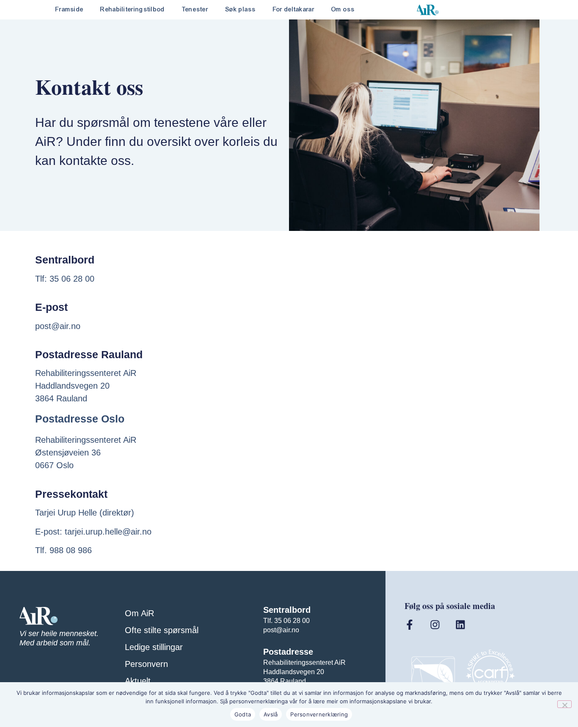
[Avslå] (564, 704)
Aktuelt (138, 681)
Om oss (343, 9)
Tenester (195, 9)
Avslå (271, 714)
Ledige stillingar (154, 647)
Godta (242, 714)
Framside (69, 9)
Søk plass (240, 9)
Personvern (146, 664)
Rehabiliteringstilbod (132, 9)
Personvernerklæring (319, 714)
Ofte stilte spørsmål (161, 630)
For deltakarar (293, 9)
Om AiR (139, 613)
